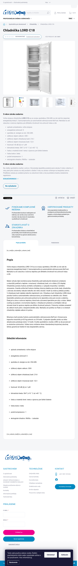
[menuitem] (17, 19)
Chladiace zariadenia (35, 483)
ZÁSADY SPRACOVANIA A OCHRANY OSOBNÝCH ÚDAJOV (13, 481)
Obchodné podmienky (21, 2)
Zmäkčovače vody (34, 486)
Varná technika (34, 477)
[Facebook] (56, 479)
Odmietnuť (51, 555)
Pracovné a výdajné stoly (37, 493)
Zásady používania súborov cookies (12, 486)
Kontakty (6, 490)
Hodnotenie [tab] (55, 242)
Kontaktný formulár (65, 486)
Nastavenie (13, 562)
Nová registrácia (19, 539)
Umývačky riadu (34, 473)
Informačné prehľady (9, 494)
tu (31, 557)
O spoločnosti (7, 2)
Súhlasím (64, 555)
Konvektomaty (33, 480)
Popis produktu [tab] (21, 242)
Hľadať (48, 13)
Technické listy (7, 497)
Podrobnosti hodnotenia (33, 36)
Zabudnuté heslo (14, 544)
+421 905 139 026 (64, 474)
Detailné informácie (9, 178)
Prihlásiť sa (18, 532)
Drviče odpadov (34, 489)
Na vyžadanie (10, 186)
